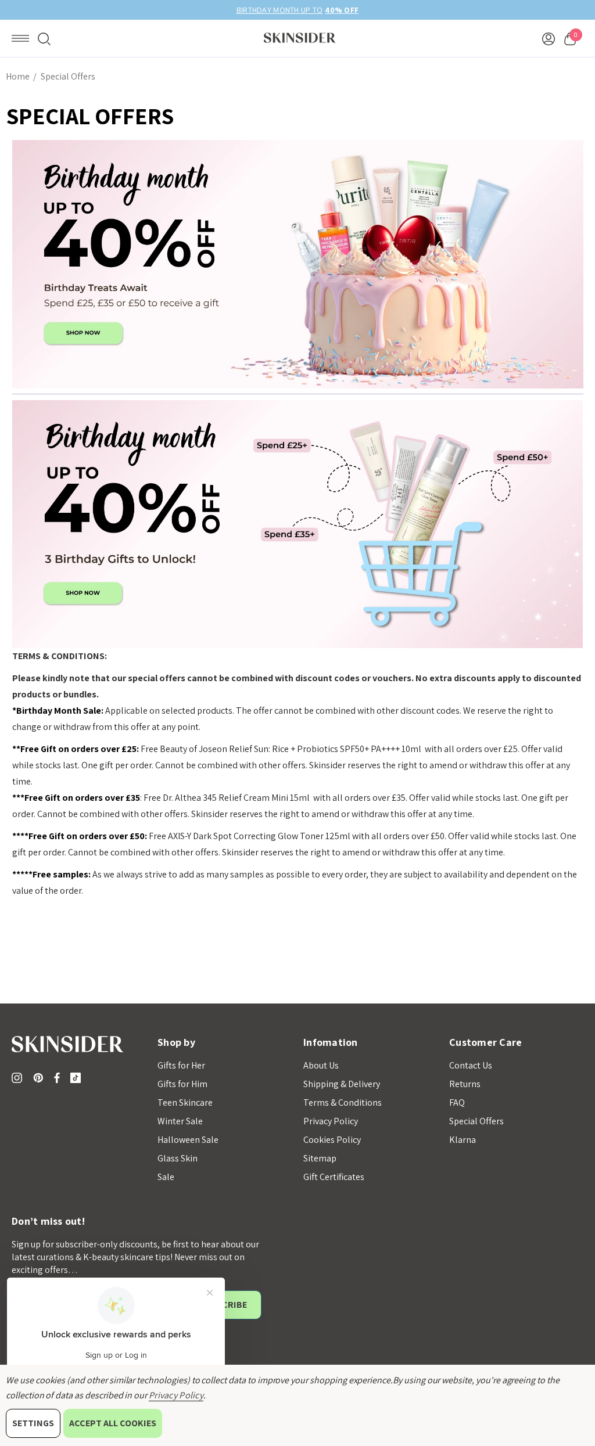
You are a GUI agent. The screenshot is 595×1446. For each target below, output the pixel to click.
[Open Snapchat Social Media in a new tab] (78, 1078)
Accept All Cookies (112, 1423)
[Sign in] (548, 38)
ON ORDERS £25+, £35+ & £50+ (297, 10)
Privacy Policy (176, 1395)
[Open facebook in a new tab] (57, 1078)
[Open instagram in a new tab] (19, 1078)
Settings (33, 1423)
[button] (297, 264)
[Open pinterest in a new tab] (40, 1078)
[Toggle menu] (20, 38)
